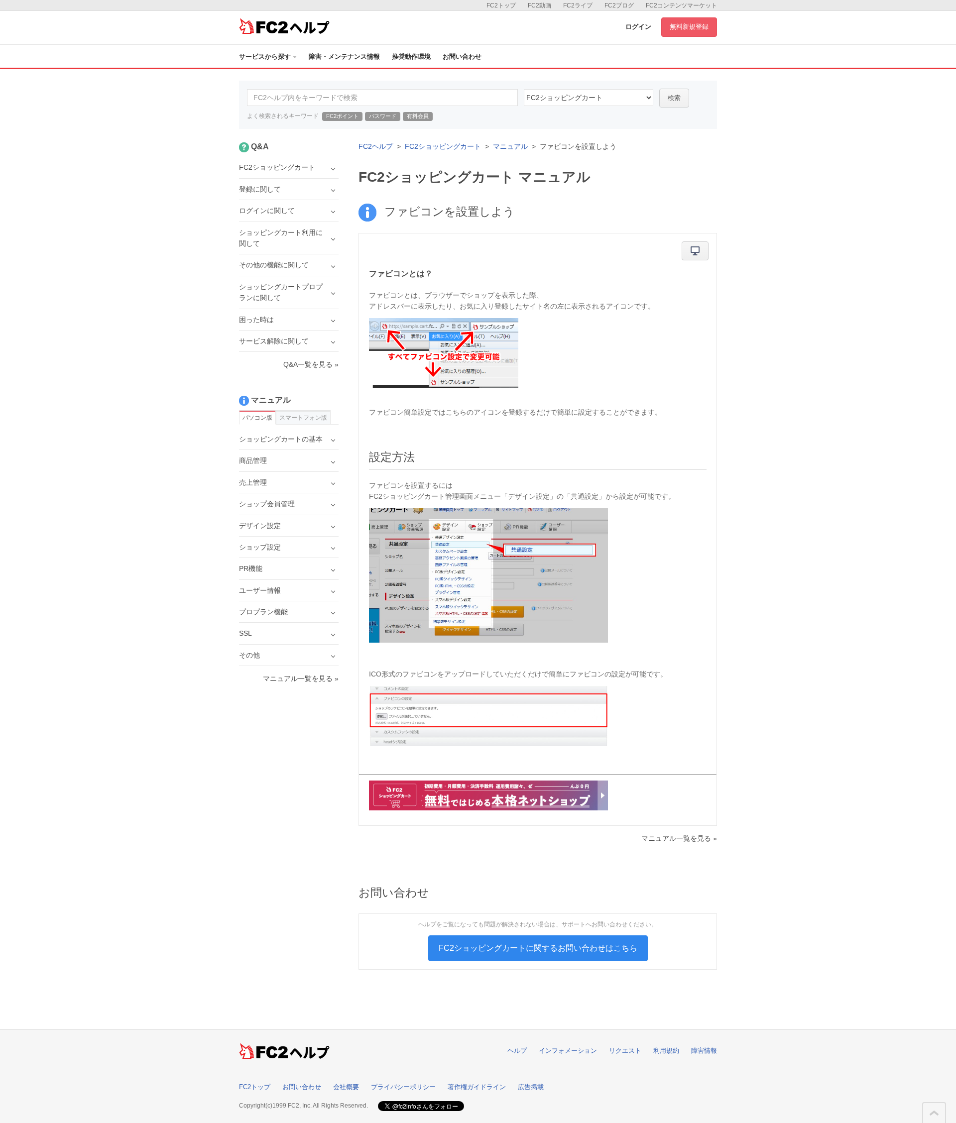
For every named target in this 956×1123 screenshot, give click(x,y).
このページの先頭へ (934, 1113)
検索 (674, 98)
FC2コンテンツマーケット (681, 5)
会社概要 (346, 1087)
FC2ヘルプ (375, 146)
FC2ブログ (619, 5)
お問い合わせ (462, 56)
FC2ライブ (578, 5)
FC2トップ (501, 5)
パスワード (382, 116)
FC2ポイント (342, 116)
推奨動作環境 (411, 56)
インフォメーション (568, 1050)
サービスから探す (265, 56)
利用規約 (666, 1050)
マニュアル (510, 146)
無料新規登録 (689, 26)
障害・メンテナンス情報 (344, 56)
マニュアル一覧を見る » (679, 838)
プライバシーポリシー (403, 1087)
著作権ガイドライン (477, 1087)
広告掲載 (531, 1087)
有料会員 (418, 116)
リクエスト (625, 1050)
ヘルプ (517, 1050)
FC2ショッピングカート (443, 146)
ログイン (638, 26)
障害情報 (704, 1050)
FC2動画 (539, 5)
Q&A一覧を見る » (311, 364)
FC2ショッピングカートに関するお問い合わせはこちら (538, 948)
